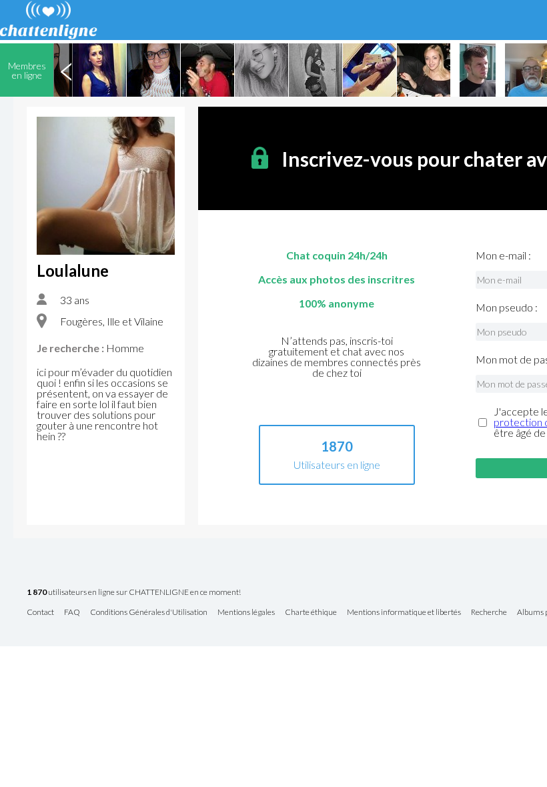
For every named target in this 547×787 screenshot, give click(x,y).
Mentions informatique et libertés (404, 612)
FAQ (72, 612)
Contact (40, 612)
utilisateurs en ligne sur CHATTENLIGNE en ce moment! (134, 592)
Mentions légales (246, 612)
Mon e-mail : (503, 255)
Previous (66, 70)
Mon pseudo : (507, 307)
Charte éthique (311, 612)
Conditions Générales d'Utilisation (148, 612)
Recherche (489, 612)
